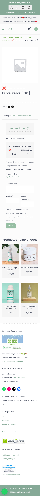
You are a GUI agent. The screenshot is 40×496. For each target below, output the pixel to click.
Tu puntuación (11, 174)
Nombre (9, 196)
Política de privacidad (10, 455)
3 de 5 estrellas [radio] (12, 177)
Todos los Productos (24, 116)
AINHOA (7, 29)
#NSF (15, 116)
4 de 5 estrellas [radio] (15, 177)
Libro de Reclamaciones (11, 475)
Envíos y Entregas (8, 459)
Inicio (4, 38)
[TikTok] (14, 389)
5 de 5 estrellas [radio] (18, 177)
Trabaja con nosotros (10, 432)
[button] (4, 491)
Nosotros (5, 420)
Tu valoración (11, 184)
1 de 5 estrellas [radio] (7, 177)
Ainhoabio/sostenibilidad (13, 361)
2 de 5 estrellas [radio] (10, 177)
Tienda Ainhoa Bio (15, 38)
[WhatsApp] (4, 389)
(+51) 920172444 (19, 378)
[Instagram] (9, 389)
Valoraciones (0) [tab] (20, 128)
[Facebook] (19, 389)
